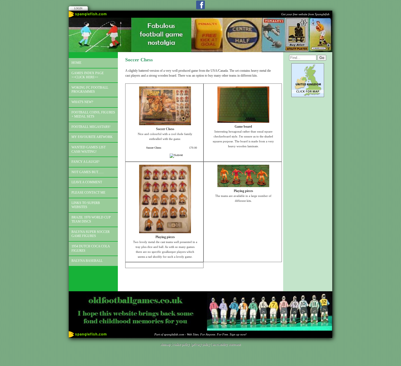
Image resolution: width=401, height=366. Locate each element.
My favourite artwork (92, 137)
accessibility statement (226, 344)
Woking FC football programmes (89, 90)
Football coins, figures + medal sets (93, 114)
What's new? (82, 102)
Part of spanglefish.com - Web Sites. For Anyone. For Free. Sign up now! (200, 334)
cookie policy (181, 344)
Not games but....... (87, 172)
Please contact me (88, 192)
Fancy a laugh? (85, 162)
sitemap (165, 344)
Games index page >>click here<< (87, 75)
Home (76, 63)
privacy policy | (202, 344)
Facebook (200, 5)
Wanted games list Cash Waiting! (88, 149)
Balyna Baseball (87, 261)
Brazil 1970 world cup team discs (91, 219)
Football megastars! (90, 127)
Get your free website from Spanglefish (305, 14)
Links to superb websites (85, 205)
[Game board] (243, 122)
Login (78, 8)
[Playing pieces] (165, 232)
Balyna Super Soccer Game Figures (90, 234)
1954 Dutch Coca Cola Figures (90, 248)
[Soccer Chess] (165, 124)
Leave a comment (86, 182)
